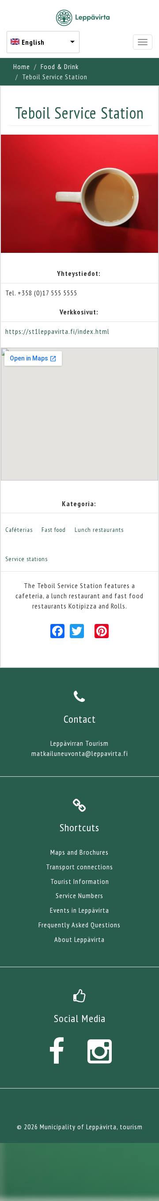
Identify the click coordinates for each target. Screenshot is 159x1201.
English (33, 42)
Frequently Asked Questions (79, 924)
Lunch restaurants (99, 530)
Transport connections (79, 866)
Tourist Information (79, 881)
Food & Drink (60, 66)
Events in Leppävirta (79, 910)
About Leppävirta (79, 939)
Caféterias (19, 530)
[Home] (83, 17)
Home (21, 66)
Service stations (26, 559)
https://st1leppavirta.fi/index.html (57, 331)
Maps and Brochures (79, 852)
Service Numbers (79, 895)
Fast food (54, 530)
